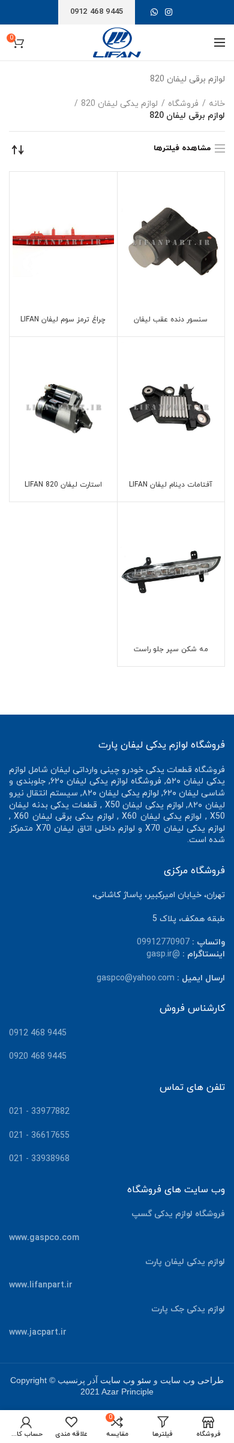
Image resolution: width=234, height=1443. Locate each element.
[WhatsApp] (154, 12)
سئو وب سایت (125, 1380)
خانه (217, 104)
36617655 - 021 (39, 1135)
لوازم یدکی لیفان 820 (119, 104)
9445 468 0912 (38, 1033)
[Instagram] (168, 12)
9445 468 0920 (38, 1056)
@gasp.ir (163, 954)
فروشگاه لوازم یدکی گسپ (178, 1214)
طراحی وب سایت (192, 1380)
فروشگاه (183, 104)
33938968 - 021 (39, 1159)
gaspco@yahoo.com (136, 978)
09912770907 (163, 942)
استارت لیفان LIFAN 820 (63, 485)
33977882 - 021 (39, 1111)
